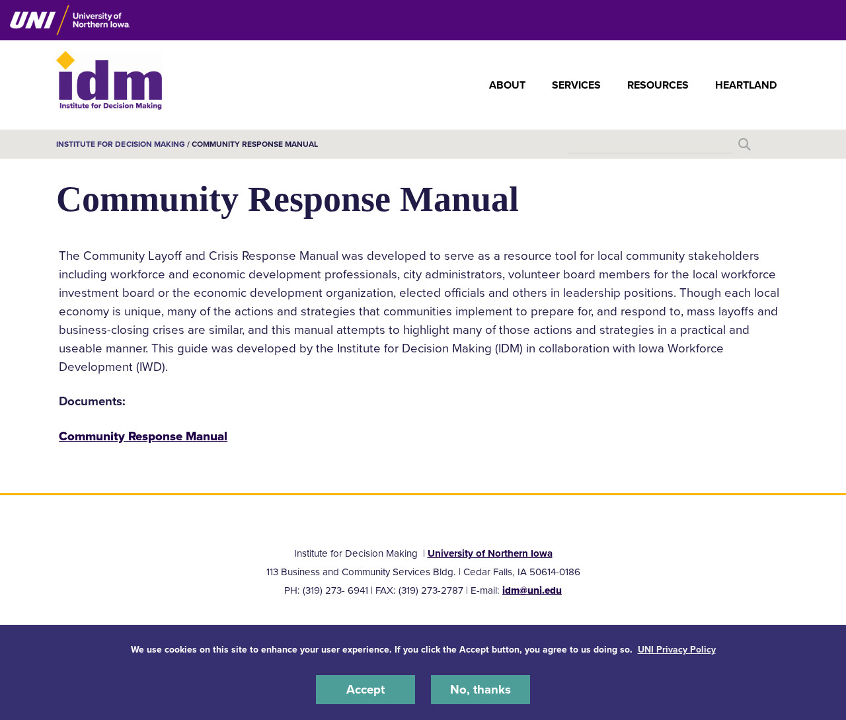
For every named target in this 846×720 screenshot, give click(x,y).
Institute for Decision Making (120, 144)
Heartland (746, 85)
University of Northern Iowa (490, 553)
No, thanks (480, 689)
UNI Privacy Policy (677, 649)
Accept (365, 689)
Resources (658, 85)
